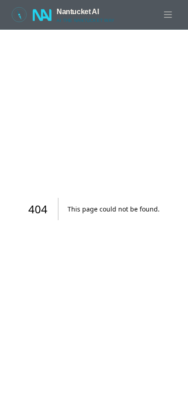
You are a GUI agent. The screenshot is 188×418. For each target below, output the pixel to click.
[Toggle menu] (168, 14)
